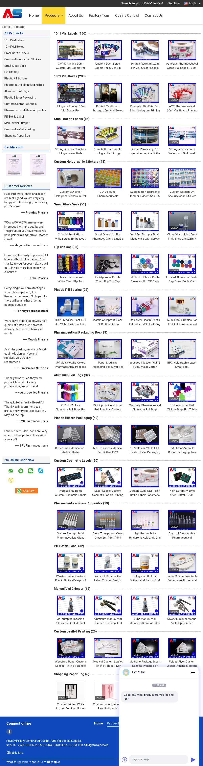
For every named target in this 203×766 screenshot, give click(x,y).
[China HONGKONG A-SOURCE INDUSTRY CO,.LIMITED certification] (14, 164)
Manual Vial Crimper (17, 123)
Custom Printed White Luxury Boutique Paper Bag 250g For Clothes (70, 708)
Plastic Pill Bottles (16, 78)
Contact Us (154, 15)
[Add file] (124, 759)
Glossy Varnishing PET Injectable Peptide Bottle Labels (145, 153)
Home (34, 15)
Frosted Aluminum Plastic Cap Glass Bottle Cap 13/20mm (182, 281)
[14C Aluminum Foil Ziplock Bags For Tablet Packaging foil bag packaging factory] (182, 392)
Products (52, 15)
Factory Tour (99, 15)
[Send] (193, 759)
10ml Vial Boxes (14, 46)
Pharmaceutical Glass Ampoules (25, 110)
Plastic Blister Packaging (20, 97)
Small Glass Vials (15, 65)
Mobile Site (16, 752)
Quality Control (127, 15)
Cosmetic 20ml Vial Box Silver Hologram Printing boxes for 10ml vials (145, 110)
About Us (75, 15)
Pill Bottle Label (14, 116)
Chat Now (174, 3)
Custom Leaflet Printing (19, 129)
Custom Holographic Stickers (23, 59)
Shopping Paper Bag (17, 135)
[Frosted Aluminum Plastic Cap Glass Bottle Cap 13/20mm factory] (182, 264)
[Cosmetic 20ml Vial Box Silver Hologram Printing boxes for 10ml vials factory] (145, 93)
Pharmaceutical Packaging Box (24, 84)
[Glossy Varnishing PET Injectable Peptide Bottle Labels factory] (145, 136)
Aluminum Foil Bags (16, 91)
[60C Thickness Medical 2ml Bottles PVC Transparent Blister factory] (108, 435)
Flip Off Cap (11, 72)
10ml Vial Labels (14, 40)
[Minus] (193, 672)
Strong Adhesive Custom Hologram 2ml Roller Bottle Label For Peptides (70, 153)
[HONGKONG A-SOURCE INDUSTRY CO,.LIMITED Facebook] (9, 731)
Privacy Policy (15, 740)
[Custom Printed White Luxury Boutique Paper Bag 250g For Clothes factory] (71, 691)
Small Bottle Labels (16, 53)
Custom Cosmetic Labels (20, 103)
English (193, 3)
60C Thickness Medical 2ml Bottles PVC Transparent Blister (107, 452)
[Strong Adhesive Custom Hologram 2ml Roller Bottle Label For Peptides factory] (71, 136)
